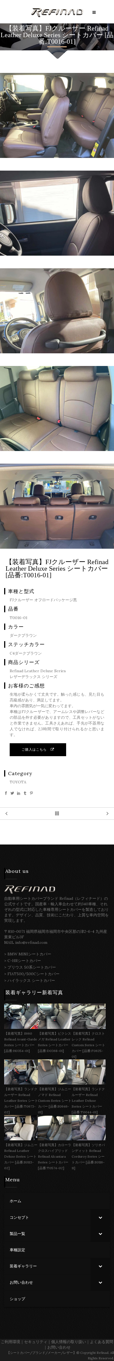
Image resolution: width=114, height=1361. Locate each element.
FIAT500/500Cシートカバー (33, 973)
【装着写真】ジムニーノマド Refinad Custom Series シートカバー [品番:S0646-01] (54, 1100)
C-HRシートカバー (24, 960)
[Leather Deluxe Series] (57, 156)
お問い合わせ (59, 1347)
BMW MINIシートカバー (29, 954)
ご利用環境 (10, 1341)
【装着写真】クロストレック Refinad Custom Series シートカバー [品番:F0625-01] (88, 1045)
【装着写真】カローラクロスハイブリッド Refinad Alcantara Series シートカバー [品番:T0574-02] (54, 1156)
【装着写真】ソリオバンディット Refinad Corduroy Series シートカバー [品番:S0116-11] (88, 1156)
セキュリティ (35, 1341)
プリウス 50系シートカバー (31, 967)
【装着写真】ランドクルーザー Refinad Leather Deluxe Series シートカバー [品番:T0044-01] (88, 1100)
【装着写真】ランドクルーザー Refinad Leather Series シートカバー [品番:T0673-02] (21, 1100)
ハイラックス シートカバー (31, 980)
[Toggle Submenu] (100, 1217)
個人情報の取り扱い (68, 1341)
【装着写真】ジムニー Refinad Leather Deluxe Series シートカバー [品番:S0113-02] (20, 1156)
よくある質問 (101, 1341)
